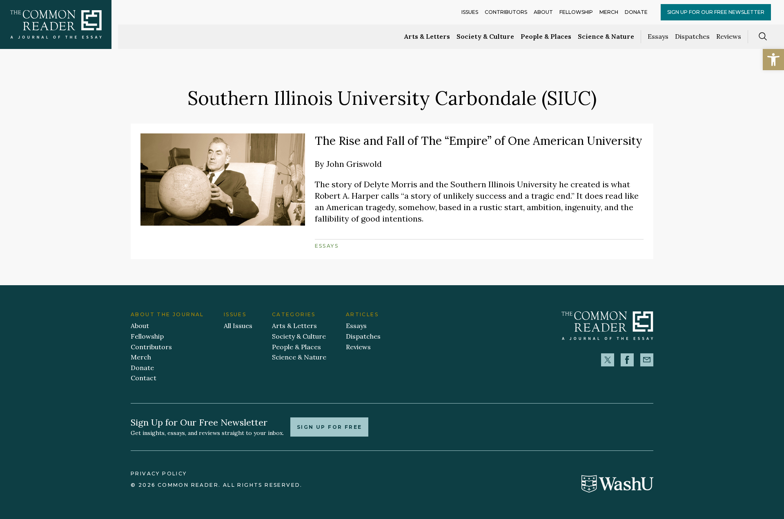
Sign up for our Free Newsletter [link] (715, 12)
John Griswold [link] (354, 164)
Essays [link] (658, 36)
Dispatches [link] (692, 36)
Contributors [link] (506, 12)
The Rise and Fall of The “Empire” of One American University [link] (478, 140)
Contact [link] (143, 378)
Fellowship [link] (576, 12)
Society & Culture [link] (485, 36)
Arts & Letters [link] (427, 36)
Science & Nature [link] (606, 36)
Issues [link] (469, 12)
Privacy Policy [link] (159, 473)
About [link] (543, 12)
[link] (773, 59)
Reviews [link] (728, 36)
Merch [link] (608, 12)
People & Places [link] (546, 36)
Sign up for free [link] (329, 427)
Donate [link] (636, 12)
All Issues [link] (238, 326)
